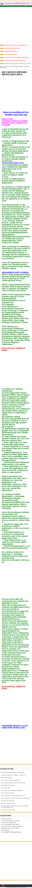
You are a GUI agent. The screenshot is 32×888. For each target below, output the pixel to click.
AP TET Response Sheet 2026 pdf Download (11, 790)
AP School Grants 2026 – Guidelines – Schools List (13, 775)
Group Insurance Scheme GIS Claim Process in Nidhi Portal (15, 798)
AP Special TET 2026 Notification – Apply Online (12, 772)
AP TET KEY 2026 (5, 788)
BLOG (6, 66)
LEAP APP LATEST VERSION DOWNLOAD (14, 60)
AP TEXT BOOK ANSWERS (10, 54)
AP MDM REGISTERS (6, 818)
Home (2, 66)
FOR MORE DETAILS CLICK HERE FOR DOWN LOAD (15, 727)
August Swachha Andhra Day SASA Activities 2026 (13, 782)
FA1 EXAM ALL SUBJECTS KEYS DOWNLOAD (15, 45)
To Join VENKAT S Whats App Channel (11, 832)
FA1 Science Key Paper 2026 (8, 810)
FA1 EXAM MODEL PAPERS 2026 (11, 48)
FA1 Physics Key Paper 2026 (8, 803)
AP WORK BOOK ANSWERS (10, 51)
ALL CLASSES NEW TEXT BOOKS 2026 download (16, 57)
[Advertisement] (16, 26)
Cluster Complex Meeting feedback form (10, 780)
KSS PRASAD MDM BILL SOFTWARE (10, 820)
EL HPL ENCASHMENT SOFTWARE (10, 824)
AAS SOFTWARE (5, 830)
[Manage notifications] (3, 885)
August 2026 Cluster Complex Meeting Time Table (13, 795)
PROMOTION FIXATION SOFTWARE (10, 828)
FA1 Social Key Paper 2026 (7, 793)
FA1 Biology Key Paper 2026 (8, 785)
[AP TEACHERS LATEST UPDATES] (16, 4)
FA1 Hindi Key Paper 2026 (7, 800)
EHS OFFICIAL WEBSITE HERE (13, 349)
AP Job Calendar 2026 (6, 777)
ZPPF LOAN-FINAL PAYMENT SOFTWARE (11, 826)
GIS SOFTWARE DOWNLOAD (8, 822)
